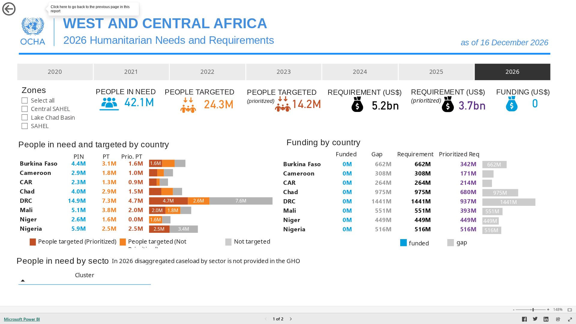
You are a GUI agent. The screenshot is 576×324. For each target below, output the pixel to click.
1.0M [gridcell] (135, 172)
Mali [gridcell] (26, 210)
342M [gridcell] (468, 163)
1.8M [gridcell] (109, 172)
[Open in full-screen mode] (570, 319)
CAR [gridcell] (26, 182)
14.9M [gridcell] (77, 200)
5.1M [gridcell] (78, 210)
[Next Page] (291, 319)
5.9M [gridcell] (78, 228)
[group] (177, 25)
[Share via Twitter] (535, 320)
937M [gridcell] (468, 201)
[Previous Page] (266, 319)
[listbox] (283, 72)
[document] (177, 25)
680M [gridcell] (468, 192)
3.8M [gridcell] (109, 210)
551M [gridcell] (383, 210)
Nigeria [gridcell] (31, 228)
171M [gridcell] (468, 173)
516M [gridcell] (383, 229)
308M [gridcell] (383, 173)
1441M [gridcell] (381, 201)
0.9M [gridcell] (135, 182)
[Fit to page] (568, 310)
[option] (55, 72)
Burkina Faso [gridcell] (39, 163)
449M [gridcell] (383, 219)
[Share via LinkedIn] (546, 320)
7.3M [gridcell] (109, 200)
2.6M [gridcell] (78, 219)
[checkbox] (54, 100)
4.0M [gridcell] (78, 191)
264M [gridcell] (383, 182)
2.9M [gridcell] (78, 172)
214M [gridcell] (468, 182)
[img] (33, 30)
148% (557, 309)
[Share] (558, 319)
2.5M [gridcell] (109, 228)
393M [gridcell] (468, 210)
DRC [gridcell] (26, 200)
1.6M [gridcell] (109, 219)
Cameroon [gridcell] (35, 172)
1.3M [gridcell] (109, 182)
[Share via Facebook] (524, 320)
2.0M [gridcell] (135, 210)
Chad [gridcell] (27, 191)
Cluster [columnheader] (84, 275)
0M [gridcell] (347, 163)
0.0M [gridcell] (135, 219)
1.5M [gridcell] (135, 191)
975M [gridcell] (383, 192)
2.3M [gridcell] (78, 182)
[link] (22, 9)
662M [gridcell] (383, 163)
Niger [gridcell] (28, 219)
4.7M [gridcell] (135, 200)
